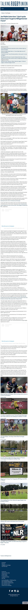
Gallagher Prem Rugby (6, 565)
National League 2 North (10, 62)
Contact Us (4, 571)
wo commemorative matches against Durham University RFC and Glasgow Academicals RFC (14, 205)
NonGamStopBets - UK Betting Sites (9, 580)
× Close (25, 603)
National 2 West (11, 61)
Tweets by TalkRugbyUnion (6, 555)
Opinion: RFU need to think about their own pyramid (12, 521)
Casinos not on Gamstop (6, 585)
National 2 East (4, 61)
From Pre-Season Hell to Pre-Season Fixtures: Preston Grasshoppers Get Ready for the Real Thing (13, 458)
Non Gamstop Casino (6, 584)
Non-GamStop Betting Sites (7, 581)
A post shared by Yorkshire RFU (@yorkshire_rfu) (14, 228)
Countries (4, 562)
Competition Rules (5, 576)
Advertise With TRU (6, 572)
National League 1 (18, 61)
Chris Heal (4, 23)
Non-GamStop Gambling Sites (7, 582)
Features (3, 563)
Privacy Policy (4, 575)
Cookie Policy (4, 574)
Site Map (3, 578)
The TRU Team (4, 566)
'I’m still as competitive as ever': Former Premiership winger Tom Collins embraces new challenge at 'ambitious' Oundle (14, 416)
